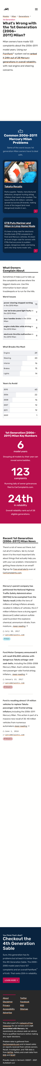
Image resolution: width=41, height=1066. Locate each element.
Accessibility (9, 1009)
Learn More (10, 980)
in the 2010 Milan (18, 304)
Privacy (6, 1005)
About (6, 998)
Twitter (23, 998)
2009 (6, 415)
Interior (7, 363)
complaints (20, 473)
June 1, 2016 (12, 731)
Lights (6, 373)
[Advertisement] (20, 98)
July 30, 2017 (12, 631)
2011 (6, 410)
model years (20, 446)
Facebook (24, 1002)
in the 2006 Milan (17, 319)
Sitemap (24, 1009)
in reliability (20, 500)
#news (7, 639)
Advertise (7, 1012)
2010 (6, 389)
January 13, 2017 (14, 680)
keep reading (20, 626)
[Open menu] (36, 9)
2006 (6, 395)
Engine (7, 353)
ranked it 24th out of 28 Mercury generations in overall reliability (20, 57)
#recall (8, 687)
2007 (6, 405)
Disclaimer (8, 1002)
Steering (7, 358)
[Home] (6, 9)
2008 (6, 400)
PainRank (8, 53)
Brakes (7, 368)
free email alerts (20, 569)
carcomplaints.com (14, 635)
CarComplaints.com (23, 487)
